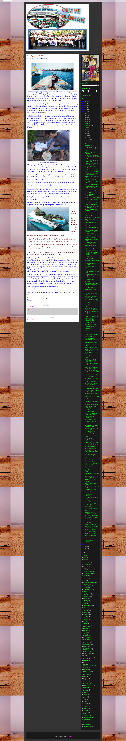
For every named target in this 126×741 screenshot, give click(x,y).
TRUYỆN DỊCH (87, 715)
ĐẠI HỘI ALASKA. (87, 651)
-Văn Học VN (86, 625)
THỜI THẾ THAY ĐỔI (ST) (91, 515)
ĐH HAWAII (86, 658)
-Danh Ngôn (86, 578)
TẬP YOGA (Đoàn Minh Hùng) (92, 404)
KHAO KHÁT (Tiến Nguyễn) (91, 347)
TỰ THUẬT (86, 719)
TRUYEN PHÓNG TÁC (88, 717)
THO (84, 699)
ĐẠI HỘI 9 (85, 646)
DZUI (84, 662)
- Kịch (84, 559)
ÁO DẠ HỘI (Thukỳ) (89, 506)
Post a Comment (33, 311)
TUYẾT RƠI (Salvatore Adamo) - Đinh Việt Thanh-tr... (91, 401)
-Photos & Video (87, 594)
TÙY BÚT (85, 722)
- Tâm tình (85, 564)
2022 (85, 109)
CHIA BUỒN (86, 637)
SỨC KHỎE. (86, 687)
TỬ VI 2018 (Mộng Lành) (90, 324)
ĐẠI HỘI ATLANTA (87, 653)
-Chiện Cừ (85, 568)
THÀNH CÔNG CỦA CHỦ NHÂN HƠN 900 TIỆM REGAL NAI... (91, 360)
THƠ (84, 701)
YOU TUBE (86, 728)
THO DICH (85, 703)
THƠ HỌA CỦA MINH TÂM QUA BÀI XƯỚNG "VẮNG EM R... (91, 181)
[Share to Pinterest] (48, 305)
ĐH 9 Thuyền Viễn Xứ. (88, 657)
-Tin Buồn (85, 614)
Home (52, 317)
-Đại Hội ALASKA (87, 577)
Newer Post (30, 317)
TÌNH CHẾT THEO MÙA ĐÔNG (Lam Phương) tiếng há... (92, 227)
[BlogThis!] (44, 305)
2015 (85, 548)
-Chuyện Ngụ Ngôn (87, 571)
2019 (85, 115)
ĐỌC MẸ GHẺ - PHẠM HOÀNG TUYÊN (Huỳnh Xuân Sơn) (91, 494)
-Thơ (84, 603)
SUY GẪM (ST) (88, 143)
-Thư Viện (85, 612)
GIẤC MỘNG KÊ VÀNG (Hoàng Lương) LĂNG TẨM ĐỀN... (92, 271)
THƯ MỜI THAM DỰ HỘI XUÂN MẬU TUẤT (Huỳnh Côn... (91, 211)
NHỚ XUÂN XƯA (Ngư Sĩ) (91, 184)
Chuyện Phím (86, 642)
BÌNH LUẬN (86, 626)
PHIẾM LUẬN (86, 680)
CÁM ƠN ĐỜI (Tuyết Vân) (91, 524)
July (86, 129)
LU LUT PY (86, 673)
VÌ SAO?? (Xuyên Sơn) (90, 529)
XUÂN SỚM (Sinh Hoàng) (91, 145)
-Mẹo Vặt (85, 587)
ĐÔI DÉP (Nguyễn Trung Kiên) (92, 500)
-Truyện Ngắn (86, 619)
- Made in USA (86, 562)
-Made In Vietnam (87, 585)
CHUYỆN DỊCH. (87, 641)
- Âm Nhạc (85, 554)
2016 (85, 546)
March (86, 137)
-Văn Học (85, 623)
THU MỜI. (85, 712)
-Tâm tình (85, 598)
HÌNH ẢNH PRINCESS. (89, 665)
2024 (85, 105)
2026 (85, 101)
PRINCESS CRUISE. (88, 685)
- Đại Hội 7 (85, 555)
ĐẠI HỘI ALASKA (87, 648)
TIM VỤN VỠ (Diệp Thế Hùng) (92, 217)
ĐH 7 (84, 655)
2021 (85, 111)
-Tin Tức (85, 616)
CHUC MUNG (86, 639)
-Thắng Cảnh (86, 601)
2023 (85, 107)
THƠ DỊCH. (86, 705)
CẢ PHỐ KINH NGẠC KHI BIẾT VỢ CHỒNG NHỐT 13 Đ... (92, 284)
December (87, 119)
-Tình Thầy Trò (86, 618)
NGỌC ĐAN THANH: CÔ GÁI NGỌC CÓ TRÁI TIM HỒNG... (92, 540)
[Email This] (43, 305)
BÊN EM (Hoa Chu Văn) (90, 448)
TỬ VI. (84, 721)
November (87, 121)
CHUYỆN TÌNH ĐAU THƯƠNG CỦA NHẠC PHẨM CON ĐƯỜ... (90, 319)
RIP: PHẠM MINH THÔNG (91, 508)
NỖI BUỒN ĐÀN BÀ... (90, 303)
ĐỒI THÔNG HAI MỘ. (90, 233)
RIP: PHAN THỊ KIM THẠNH (91, 336)
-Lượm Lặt (85, 584)
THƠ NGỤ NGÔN (87, 708)
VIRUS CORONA (87, 726)
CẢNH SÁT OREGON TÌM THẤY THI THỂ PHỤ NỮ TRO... (91, 188)
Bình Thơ (85, 628)
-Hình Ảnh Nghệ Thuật (88, 582)
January (87, 141)
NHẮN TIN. (86, 676)
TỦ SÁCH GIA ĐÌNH (88, 94)
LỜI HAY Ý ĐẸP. (87, 671)
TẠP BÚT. (85, 696)
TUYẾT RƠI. (88, 510)
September (87, 125)
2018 (85, 117)
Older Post (75, 317)
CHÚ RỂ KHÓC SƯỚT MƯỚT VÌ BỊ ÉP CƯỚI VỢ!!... (90, 439)
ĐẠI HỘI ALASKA (87, 649)
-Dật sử (85, 580)
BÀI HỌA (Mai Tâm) (89, 287)
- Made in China (87, 561)
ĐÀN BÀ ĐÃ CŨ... (89, 281)
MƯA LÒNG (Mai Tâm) (90, 381)
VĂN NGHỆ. (86, 724)
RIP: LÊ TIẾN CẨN (89, 459)
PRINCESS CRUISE (88, 683)
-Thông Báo (86, 610)
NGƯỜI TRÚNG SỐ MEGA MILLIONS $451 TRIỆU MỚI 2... (92, 372)
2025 (85, 103)
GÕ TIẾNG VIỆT (87, 95)
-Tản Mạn (32, 306)
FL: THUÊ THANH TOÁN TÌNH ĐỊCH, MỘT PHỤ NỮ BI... (91, 344)
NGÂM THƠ (86, 674)
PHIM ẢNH (86, 681)
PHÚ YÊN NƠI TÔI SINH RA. (92, 331)
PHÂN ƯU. (86, 678)
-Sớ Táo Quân (86, 596)
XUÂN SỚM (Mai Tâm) (90, 533)
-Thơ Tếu (85, 607)
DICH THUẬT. (86, 660)
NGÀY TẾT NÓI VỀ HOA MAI (91, 326)
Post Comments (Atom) (36, 319)
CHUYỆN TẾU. (87, 644)
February (87, 139)
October (87, 123)
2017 (85, 544)
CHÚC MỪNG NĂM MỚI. (91, 531)
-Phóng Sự (85, 593)
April (86, 135)
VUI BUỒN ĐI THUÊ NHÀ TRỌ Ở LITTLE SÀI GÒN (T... (91, 451)
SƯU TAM (85, 689)
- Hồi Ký (85, 557)
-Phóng (85, 591)
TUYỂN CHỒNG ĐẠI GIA (91, 419)
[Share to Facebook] (47, 305)
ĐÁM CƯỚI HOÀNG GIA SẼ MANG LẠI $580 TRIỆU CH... (91, 149)
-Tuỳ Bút (85, 621)
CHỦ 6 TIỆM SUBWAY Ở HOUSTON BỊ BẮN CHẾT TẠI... (91, 339)
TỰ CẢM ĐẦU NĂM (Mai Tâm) (92, 197)
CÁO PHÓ (85, 635)
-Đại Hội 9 (85, 575)
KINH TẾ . (85, 669)
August (86, 127)
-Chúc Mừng (86, 570)
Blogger (69, 736)
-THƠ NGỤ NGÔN (87, 605)
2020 (85, 113)
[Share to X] (45, 305)
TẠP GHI (85, 697)
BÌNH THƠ (86, 630)
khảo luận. (85, 667)
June (86, 131)
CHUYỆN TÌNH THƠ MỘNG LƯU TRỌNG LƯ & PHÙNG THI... (92, 157)
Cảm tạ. (85, 634)
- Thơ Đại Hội (86, 566)
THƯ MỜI (85, 710)
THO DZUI (85, 706)
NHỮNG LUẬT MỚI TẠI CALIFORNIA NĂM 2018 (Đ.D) (91, 456)
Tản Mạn (85, 694)
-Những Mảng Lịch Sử (88, 589)
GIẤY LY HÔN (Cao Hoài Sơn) (92, 328)
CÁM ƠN (85, 632)
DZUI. (84, 664)
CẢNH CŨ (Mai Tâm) (90, 446)
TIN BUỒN (85, 713)
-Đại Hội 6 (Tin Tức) (88, 573)
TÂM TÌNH (85, 692)
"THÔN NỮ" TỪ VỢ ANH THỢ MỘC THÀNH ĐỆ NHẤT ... (91, 253)
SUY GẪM (85, 690)
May (86, 133)
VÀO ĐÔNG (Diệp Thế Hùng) (91, 322)
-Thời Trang (86, 609)
